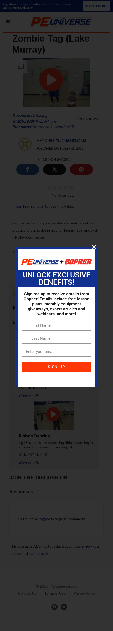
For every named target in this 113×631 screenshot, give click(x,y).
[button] (94, 247)
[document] (56, 315)
